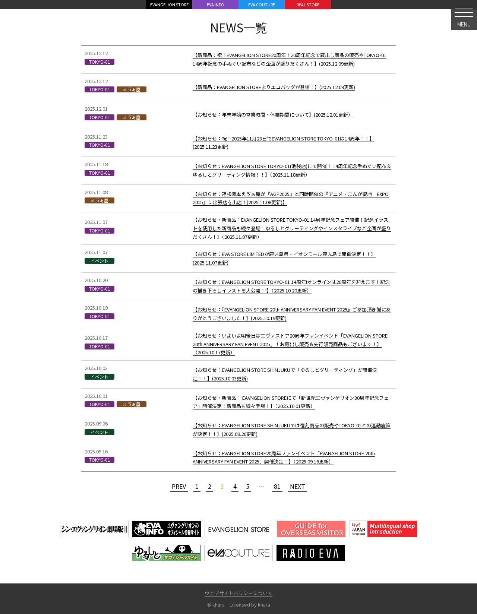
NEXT (297, 486)
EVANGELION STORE (169, 4)
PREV (179, 486)
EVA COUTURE (261, 4)
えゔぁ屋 (131, 89)
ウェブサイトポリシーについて (238, 592)
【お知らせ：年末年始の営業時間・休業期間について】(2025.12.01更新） (273, 114)
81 (277, 486)
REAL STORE (308, 4)
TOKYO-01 (99, 62)
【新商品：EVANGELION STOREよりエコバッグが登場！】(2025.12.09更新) (274, 87)
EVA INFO (215, 4)
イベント (99, 261)
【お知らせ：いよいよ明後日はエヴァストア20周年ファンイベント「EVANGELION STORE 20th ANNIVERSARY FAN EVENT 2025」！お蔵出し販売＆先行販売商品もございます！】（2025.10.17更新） (290, 344)
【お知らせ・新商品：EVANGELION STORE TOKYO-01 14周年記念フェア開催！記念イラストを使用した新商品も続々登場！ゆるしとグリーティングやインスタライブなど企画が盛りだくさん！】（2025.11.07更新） (292, 228)
